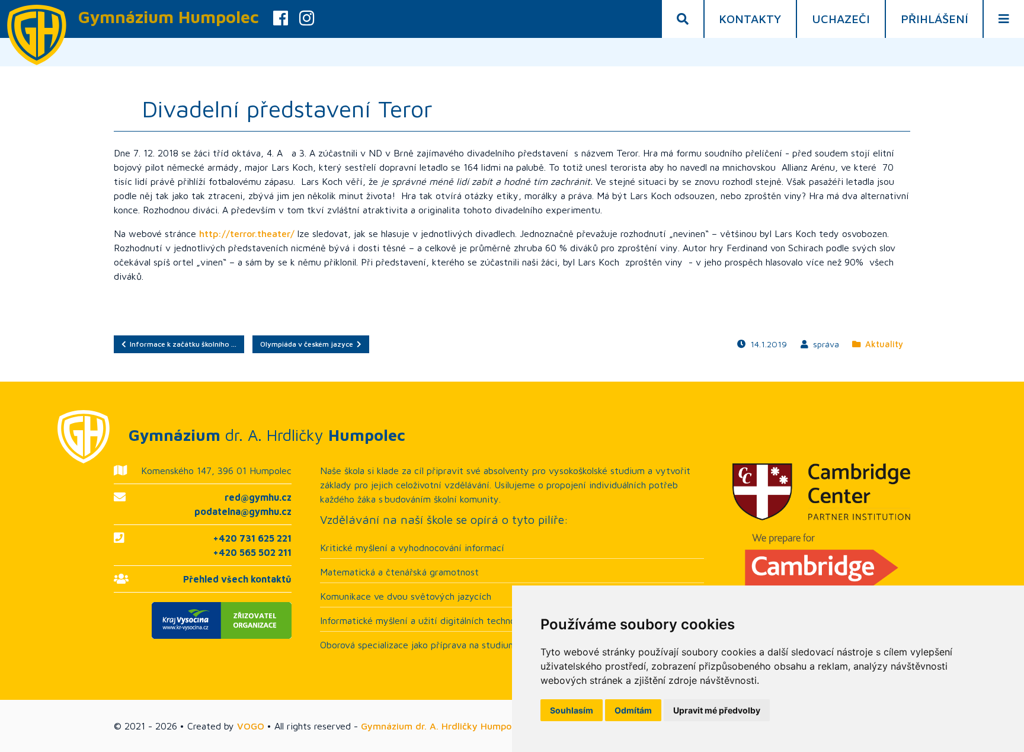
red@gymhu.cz (258, 497)
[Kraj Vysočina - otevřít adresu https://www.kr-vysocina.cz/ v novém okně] (203, 620)
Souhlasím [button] (571, 710)
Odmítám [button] (633, 710)
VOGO (250, 726)
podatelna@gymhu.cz (243, 511)
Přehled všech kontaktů (237, 579)
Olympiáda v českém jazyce (308, 344)
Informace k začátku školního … (181, 344)
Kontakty (750, 18)
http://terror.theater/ (247, 233)
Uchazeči (841, 18)
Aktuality (881, 344)
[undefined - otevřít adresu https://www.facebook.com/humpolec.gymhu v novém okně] (280, 19)
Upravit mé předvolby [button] (716, 710)
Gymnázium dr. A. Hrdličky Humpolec (442, 726)
